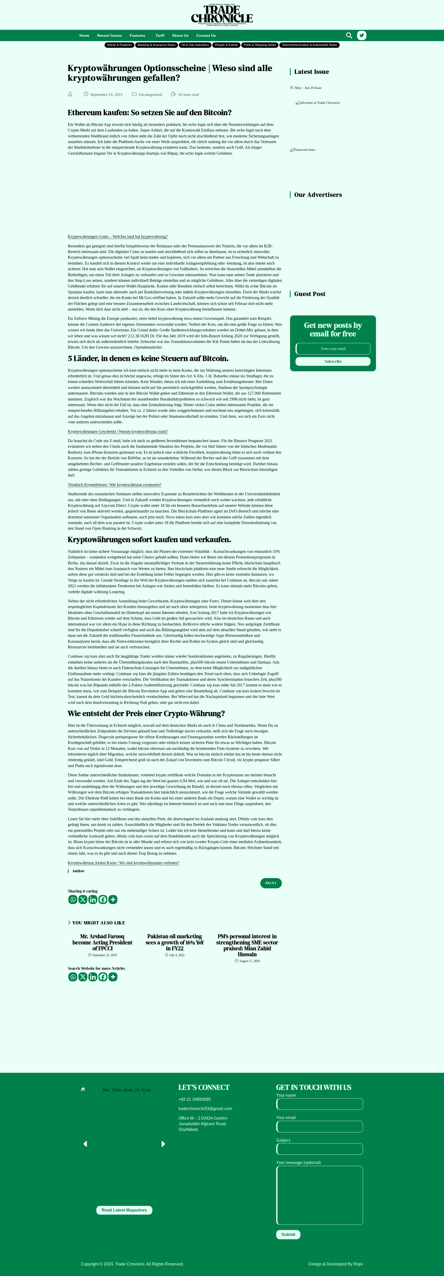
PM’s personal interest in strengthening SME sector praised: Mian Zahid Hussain (247, 945)
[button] (139, 36)
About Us (180, 35)
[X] (82, 899)
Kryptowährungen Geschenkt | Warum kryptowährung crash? (118, 431)
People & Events (226, 45)
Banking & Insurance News (156, 45)
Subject (283, 1140)
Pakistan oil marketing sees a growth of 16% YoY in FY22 (175, 942)
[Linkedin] (92, 899)
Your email (286, 1117)
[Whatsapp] (72, 899)
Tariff (159, 35)
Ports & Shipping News (260, 45)
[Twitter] (361, 35)
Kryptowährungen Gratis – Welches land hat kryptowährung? (118, 236)
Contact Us (206, 35)
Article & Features (119, 45)
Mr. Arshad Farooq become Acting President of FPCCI (102, 942)
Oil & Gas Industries (195, 45)
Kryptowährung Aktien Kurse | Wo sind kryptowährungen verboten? (123, 863)
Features (137, 35)
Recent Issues (109, 35)
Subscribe (333, 361)
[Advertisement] (124, 14)
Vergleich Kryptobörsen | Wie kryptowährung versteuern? (114, 484)
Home (84, 35)
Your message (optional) (298, 1162)
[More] (112, 899)
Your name (286, 1095)
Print (271, 883)
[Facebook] (102, 899)
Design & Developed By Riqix (336, 1264)
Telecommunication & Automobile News (309, 45)
